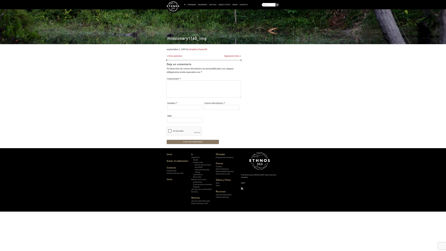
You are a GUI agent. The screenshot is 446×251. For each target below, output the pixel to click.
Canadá (195, 160)
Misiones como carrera (198, 179)
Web (169, 116)
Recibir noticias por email (199, 203)
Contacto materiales (222, 197)
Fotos (217, 183)
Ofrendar (220, 154)
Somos (219, 163)
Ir (192, 154)
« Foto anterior (174, 56)
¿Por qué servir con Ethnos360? (201, 189)
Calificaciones (197, 182)
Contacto (171, 167)
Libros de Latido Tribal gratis (200, 201)
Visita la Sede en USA (223, 174)
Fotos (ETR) (198, 167)
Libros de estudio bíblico (224, 195)
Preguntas (196, 187)
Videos (218, 185)
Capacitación (195, 157)
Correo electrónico (214, 103)
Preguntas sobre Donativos (224, 157)
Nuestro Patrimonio (222, 169)
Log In (243, 182)
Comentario (174, 78)
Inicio (169, 154)
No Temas (194, 192)
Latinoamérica (197, 174)
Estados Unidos (198, 162)
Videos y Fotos (223, 179)
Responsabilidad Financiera (225, 171)
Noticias (195, 197)
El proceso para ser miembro (202, 184)
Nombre (172, 103)
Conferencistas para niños (175, 173)
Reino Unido (197, 177)
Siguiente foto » (232, 56)
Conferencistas (171, 171)
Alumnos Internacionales (203, 165)
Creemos (219, 166)
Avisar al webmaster (177, 160)
